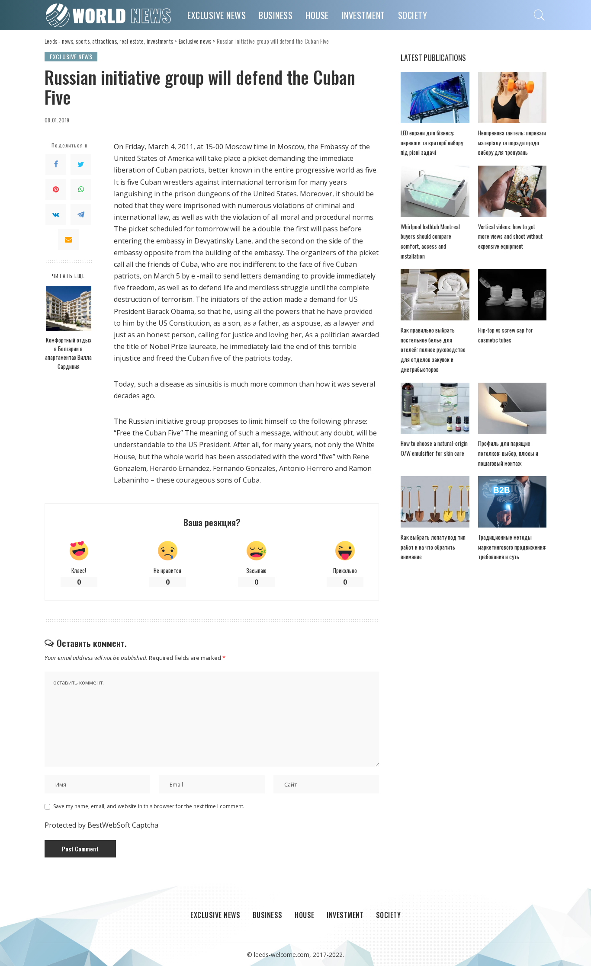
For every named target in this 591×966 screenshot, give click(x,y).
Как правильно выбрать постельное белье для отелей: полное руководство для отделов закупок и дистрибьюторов (433, 350)
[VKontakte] (55, 214)
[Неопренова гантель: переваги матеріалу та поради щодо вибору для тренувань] (512, 97)
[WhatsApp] (81, 189)
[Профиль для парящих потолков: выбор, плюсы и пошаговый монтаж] (512, 408)
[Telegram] (81, 214)
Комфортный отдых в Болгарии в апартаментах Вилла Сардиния (68, 353)
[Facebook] (55, 164)
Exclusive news (71, 56)
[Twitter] (81, 164)
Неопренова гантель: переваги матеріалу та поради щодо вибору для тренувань (512, 142)
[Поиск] (539, 15)
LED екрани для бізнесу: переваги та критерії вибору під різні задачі (432, 142)
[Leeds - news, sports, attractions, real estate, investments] (109, 15)
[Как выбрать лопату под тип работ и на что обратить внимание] (435, 502)
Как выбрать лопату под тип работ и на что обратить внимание (433, 547)
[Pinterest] (55, 189)
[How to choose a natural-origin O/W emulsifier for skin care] (435, 408)
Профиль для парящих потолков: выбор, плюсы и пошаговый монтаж (508, 453)
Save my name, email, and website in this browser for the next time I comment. (148, 806)
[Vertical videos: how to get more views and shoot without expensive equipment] (512, 191)
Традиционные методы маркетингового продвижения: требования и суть (512, 547)
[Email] (68, 239)
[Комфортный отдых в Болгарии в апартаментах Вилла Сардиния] (68, 308)
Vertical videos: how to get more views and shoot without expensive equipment (510, 236)
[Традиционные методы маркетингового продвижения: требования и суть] (512, 502)
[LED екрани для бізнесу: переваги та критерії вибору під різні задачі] (435, 97)
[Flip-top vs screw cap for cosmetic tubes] (512, 294)
